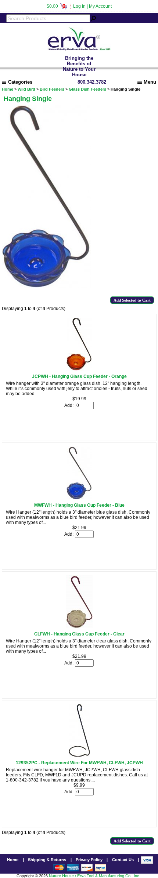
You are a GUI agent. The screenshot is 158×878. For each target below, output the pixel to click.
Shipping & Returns (47, 859)
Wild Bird (26, 89)
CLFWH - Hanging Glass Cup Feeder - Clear (79, 634)
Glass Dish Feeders (87, 89)
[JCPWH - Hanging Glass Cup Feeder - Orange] (79, 369)
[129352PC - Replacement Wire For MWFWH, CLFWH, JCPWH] (79, 755)
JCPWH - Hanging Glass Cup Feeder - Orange (79, 376)
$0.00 (56, 6)
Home (7, 89)
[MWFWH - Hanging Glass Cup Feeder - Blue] (79, 497)
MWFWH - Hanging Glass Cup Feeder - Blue (79, 505)
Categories (20, 82)
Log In (79, 6)
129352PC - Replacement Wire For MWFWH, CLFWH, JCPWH (79, 762)
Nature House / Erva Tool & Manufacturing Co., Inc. (94, 876)
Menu (150, 82)
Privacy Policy (89, 859)
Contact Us (123, 859)
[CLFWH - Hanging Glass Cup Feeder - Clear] (79, 626)
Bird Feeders (52, 89)
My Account (100, 6)
